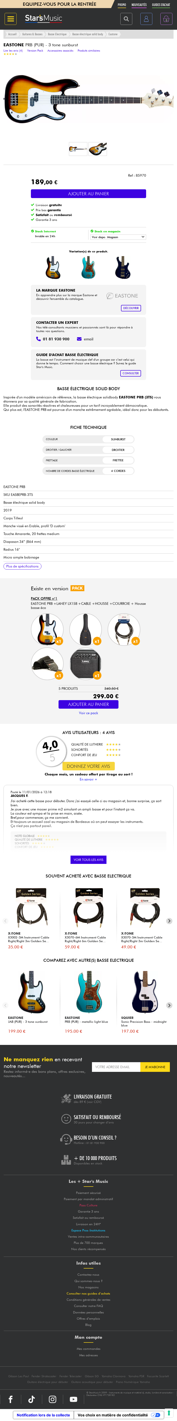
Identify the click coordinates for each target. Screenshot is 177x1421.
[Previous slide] (5, 921)
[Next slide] (169, 921)
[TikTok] (31, 1399)
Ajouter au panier (88, 193)
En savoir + (88, 779)
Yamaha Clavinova (113, 1376)
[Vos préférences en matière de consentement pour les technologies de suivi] (169, 1413)
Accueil (12, 34)
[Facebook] (10, 1399)
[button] (78, 149)
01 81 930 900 (95, 1143)
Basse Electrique (57, 34)
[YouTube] (73, 1399)
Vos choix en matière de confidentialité (113, 1415)
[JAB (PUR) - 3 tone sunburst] (53, 267)
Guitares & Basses (32, 34)
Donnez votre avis (88, 766)
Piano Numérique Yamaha (133, 1382)
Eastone (113, 34)
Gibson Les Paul (18, 1376)
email (88, 339)
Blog (88, 1325)
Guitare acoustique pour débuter (92, 1382)
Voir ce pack (88, 713)
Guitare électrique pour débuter (47, 1382)
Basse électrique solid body (87, 34)
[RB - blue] (123, 267)
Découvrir (131, 308)
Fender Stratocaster (44, 1376)
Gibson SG (92, 1376)
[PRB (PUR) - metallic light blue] (88, 267)
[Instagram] (52, 1399)
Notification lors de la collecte (43, 1415)
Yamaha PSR (136, 1376)
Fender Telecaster (70, 1376)
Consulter (131, 373)
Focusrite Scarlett (158, 1376)
